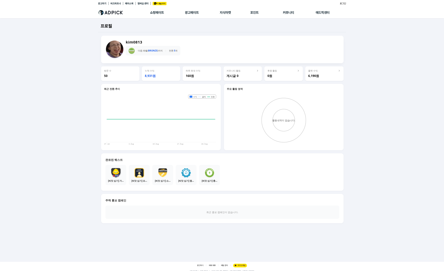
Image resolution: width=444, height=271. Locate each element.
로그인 (343, 3)
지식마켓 (225, 13)
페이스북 (129, 3)
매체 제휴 (212, 265)
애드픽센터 (323, 13)
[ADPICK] (124, 12)
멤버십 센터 (143, 3)
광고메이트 (192, 13)
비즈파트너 (115, 3)
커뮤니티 (288, 13)
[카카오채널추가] (159, 4)
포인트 (254, 13)
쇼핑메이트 (157, 13)
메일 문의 (224, 265)
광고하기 (102, 3)
